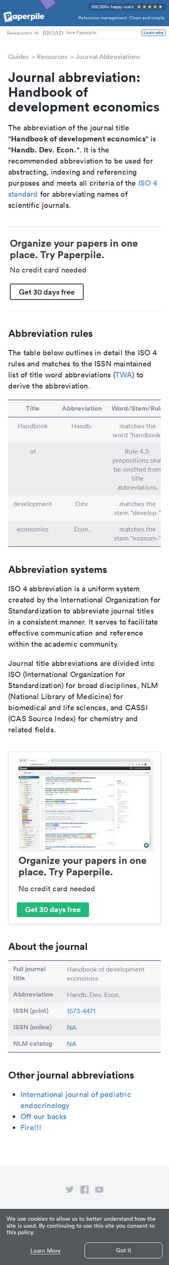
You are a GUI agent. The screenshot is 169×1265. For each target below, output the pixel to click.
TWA (123, 374)
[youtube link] (99, 1191)
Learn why (154, 33)
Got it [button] (123, 1250)
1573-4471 (81, 1011)
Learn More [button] (45, 1250)
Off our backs (44, 1116)
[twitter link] (69, 1191)
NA (71, 1027)
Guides (18, 56)
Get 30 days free (47, 292)
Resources (52, 56)
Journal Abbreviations (107, 56)
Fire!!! (31, 1127)
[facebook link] (84, 1191)
